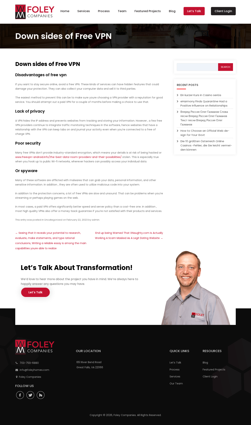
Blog (172, 11)
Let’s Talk (194, 11)
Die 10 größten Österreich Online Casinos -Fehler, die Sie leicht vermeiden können (206, 145)
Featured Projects (148, 11)
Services (83, 11)
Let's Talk (35, 292)
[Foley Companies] (34, 12)
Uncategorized (53, 219)
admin (95, 219)
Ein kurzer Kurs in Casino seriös (200, 95)
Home (64, 11)
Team (122, 11)
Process (104, 11)
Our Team (176, 383)
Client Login (223, 11)
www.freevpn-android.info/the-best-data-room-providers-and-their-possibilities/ (68, 157)
